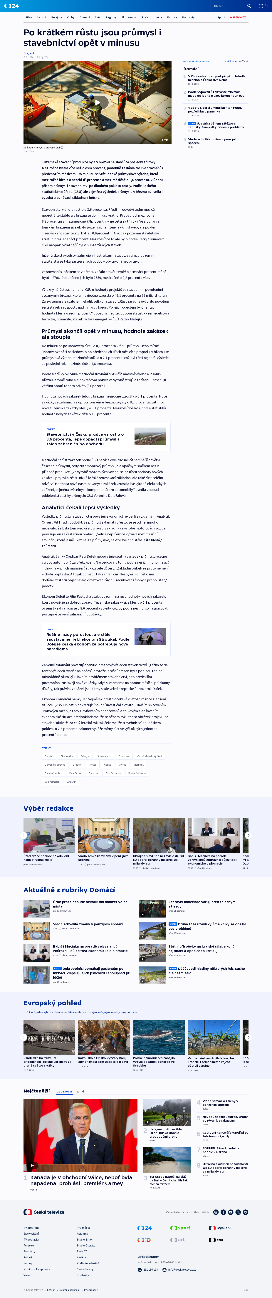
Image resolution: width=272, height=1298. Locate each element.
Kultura (172, 17)
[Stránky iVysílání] (220, 1228)
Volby (70, 17)
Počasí (146, 17)
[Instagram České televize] (216, 1212)
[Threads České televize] (246, 1212)
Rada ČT (82, 1251)
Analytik (71, 781)
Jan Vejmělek (52, 781)
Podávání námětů (88, 1263)
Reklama (82, 1233)
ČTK (25, 53)
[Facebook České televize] (223, 1212)
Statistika (124, 756)
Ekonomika (129, 17)
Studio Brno (84, 1239)
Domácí (85, 17)
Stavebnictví (104, 756)
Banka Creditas (53, 773)
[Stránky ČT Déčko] (144, 1239)
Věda (159, 17)
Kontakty (83, 1275)
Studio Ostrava (86, 1245)
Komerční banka (137, 773)
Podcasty (188, 17)
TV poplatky (31, 1239)
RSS (246, 1290)
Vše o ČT (28, 1275)
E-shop (28, 1263)
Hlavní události (36, 17)
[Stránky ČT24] (144, 1228)
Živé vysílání (31, 1233)
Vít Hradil (139, 764)
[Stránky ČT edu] (216, 1239)
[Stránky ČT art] (177, 1239)
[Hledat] (249, 6)
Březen (77, 764)
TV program (31, 1227)
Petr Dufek (75, 773)
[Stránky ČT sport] (180, 1228)
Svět (98, 17)
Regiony (111, 17)
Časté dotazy (85, 1269)
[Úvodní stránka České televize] (44, 1212)
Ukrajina (56, 17)
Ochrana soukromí (69, 1290)
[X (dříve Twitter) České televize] (238, 1212)
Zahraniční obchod (55, 764)
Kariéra (81, 1257)
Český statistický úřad (149, 756)
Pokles (92, 764)
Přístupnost (91, 1290)
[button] (97, 102)
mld (31, 53)
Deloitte (93, 773)
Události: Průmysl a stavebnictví (41, 147)
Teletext (28, 1245)
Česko (107, 764)
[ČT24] (11, 6)
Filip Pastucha (113, 773)
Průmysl (85, 756)
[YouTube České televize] (231, 1212)
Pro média (83, 1227)
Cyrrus (122, 764)
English (51, 1290)
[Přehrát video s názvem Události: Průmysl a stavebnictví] (97, 102)
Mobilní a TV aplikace (36, 1269)
